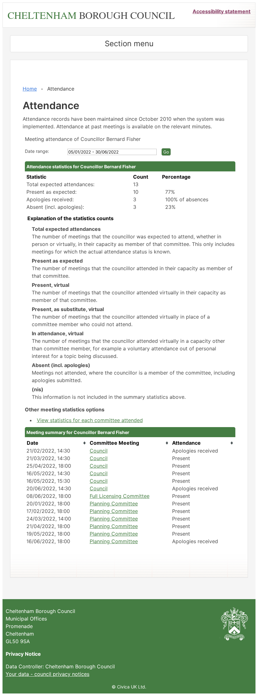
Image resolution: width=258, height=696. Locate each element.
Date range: (37, 151)
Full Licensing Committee (119, 496)
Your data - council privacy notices (47, 674)
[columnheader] (56, 443)
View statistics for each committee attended (90, 420)
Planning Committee (114, 503)
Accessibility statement (221, 11)
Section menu (129, 43)
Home (30, 89)
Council (99, 451)
